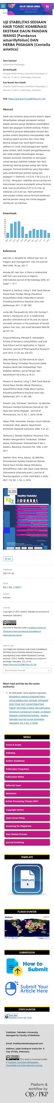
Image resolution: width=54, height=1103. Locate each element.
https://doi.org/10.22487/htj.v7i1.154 (26, 98)
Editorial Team (13, 785)
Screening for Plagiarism (18, 826)
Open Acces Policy (15, 817)
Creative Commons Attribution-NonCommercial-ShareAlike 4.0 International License (24, 631)
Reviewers (11, 793)
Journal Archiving (15, 842)
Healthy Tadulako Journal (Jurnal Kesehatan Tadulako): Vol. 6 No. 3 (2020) (28, 719)
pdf (9, 559)
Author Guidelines (15, 760)
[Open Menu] (3, 6)
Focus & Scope (13, 744)
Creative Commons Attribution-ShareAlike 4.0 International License (24, 1064)
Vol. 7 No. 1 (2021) (32, 13)
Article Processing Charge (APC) (22, 801)
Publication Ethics (15, 776)
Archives (16, 13)
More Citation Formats (15, 670)
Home (6, 13)
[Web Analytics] (11, 1017)
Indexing (10, 752)
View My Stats (25, 1017)
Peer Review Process (16, 834)
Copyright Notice (15, 809)
